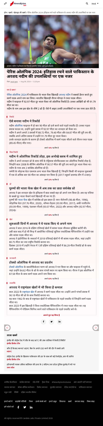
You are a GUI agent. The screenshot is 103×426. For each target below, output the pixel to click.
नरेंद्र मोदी (36, 382)
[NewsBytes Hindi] (18, 4)
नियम (31, 401)
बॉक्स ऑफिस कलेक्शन (26, 387)
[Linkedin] (59, 322)
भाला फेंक (22, 199)
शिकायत (62, 401)
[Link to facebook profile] (18, 407)
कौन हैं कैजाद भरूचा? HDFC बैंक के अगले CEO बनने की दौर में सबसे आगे (35, 348)
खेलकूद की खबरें (20, 12)
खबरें (10, 12)
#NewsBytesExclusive (61, 382)
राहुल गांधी (8, 392)
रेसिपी (16, 392)
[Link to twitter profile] (24, 407)
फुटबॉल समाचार (56, 387)
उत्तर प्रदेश (10, 367)
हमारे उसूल (53, 401)
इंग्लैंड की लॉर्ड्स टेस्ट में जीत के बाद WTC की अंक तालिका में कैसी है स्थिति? (36, 340)
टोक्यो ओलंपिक (16, 266)
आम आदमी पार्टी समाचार (83, 382)
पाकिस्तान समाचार (85, 387)
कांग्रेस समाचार (25, 382)
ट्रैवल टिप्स (45, 382)
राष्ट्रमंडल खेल (28, 291)
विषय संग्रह (91, 401)
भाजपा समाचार (9, 387)
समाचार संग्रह (79, 401)
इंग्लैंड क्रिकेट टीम (13, 343)
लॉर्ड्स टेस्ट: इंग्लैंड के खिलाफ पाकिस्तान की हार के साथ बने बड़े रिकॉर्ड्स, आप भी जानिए (40, 356)
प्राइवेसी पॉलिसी (20, 401)
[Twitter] (51, 322)
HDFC (9, 351)
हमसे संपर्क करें (41, 401)
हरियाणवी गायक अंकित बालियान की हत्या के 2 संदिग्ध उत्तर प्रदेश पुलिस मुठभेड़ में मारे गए (41, 364)
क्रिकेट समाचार (42, 387)
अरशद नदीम (65, 94)
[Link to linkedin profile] (31, 407)
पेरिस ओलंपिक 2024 (17, 94)
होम (5, 12)
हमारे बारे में (8, 401)
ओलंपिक (19, 125)
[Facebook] (43, 322)
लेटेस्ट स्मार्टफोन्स (70, 387)
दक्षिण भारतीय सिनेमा (28, 392)
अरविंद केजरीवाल (10, 382)
